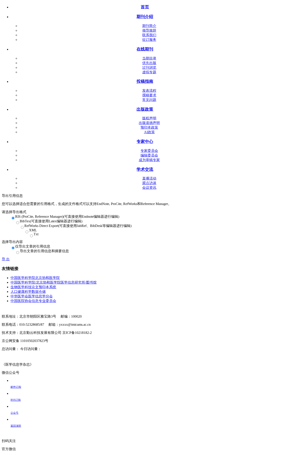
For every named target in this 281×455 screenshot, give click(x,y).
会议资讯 (149, 187)
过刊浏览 (149, 67)
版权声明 (149, 118)
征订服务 (149, 39)
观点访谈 (149, 183)
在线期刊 (145, 49)
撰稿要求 (149, 95)
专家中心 (145, 141)
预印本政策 (149, 127)
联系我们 (149, 35)
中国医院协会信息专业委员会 (33, 301)
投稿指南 (145, 81)
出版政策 (145, 109)
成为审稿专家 (149, 160)
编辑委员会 (149, 155)
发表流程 (149, 90)
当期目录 (149, 58)
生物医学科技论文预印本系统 (33, 287)
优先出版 (149, 63)
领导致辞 (149, 30)
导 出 (6, 259)
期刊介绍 (145, 16)
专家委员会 (149, 151)
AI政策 (149, 132)
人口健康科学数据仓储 (28, 291)
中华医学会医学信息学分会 (32, 296)
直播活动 (149, 178)
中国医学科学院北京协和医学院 (35, 278)
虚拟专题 (149, 72)
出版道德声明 (149, 123)
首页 (145, 7)
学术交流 (145, 169)
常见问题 (149, 100)
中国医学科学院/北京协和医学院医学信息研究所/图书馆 (54, 282)
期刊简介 (149, 26)
